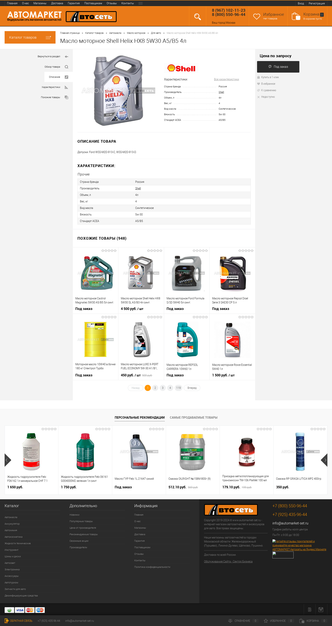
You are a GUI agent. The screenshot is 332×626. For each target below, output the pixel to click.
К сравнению (268, 90)
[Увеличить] (118, 91)
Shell (221, 92)
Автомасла (11, 517)
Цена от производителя (83, 527)
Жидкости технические (18, 543)
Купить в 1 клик (270, 77)
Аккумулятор (12, 523)
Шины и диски (13, 556)
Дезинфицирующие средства (21, 595)
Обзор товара (52, 66)
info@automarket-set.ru (290, 523)
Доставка (57, 3)
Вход (301, 3)
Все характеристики (226, 79)
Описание (54, 76)
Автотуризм (11, 582)
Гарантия (74, 3)
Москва (230, 22)
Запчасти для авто (15, 589)
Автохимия (11, 530)
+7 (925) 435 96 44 (49, 620)
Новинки (74, 514)
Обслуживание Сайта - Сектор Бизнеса (228, 561)
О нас (25, 3)
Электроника (12, 569)
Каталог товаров (23, 37)
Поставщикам (93, 3)
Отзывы (112, 3)
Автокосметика (13, 536)
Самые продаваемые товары (193, 417)
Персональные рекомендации (140, 417)
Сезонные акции (79, 540)
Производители (78, 547)
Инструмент (11, 549)
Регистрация (317, 3)
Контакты (127, 3)
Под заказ (281, 67)
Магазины (39, 3)
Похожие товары (50, 97)
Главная (12, 3)
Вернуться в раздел (49, 56)
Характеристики (51, 87)
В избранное (268, 83)
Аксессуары (12, 576)
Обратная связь (20, 620)
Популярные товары (81, 521)
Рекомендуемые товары (84, 534)
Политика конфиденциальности (152, 567)
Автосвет (10, 562)
